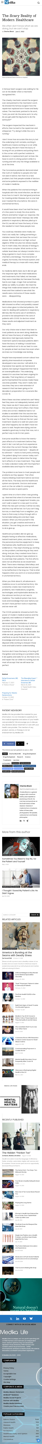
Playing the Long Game (23, 1203)
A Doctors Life (6, 855)
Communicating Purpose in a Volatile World (25, 1050)
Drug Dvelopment (9, 757)
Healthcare (6, 771)
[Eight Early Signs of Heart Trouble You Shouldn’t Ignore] (8, 1008)
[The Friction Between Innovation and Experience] (8, 1249)
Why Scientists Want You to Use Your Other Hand (26, 1028)
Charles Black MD (15, 754)
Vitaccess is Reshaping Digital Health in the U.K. (25, 1071)
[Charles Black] (12, 803)
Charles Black (9, 31)
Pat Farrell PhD (7, 958)
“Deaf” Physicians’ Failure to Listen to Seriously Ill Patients (27, 984)
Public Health (29, 769)
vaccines (16, 760)
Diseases (15, 763)
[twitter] (24, 821)
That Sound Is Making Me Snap (25, 1268)
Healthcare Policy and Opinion (11, 887)
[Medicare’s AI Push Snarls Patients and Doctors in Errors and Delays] (8, 1260)
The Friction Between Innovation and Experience (26, 1247)
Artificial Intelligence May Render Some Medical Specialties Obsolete (26, 975)
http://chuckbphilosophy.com (28, 789)
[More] (27, 743)
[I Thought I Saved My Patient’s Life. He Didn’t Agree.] (21, 878)
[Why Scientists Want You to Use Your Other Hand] (8, 1030)
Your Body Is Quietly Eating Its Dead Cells (27, 1182)
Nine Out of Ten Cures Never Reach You (27, 1193)
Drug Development (29, 754)
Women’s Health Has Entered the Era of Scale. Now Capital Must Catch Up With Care (26, 1215)
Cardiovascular (25, 763)
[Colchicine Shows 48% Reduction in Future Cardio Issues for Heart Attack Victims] (8, 1041)
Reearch (20, 757)
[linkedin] (21, 821)
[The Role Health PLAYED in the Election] (8, 997)
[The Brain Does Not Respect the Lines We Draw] (8, 1227)
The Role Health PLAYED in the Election (25, 995)
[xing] (27, 821)
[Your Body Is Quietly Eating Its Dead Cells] (8, 1184)
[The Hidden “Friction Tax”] (21, 1136)
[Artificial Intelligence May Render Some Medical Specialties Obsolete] (8, 976)
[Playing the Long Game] (8, 1206)
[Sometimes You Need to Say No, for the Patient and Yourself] (21, 846)
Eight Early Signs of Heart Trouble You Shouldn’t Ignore (26, 1006)
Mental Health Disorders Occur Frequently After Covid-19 (26, 1060)
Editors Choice (7, 766)
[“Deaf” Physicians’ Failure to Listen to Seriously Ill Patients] (8, 987)
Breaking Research (18, 771)
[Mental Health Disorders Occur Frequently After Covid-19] (8, 1062)
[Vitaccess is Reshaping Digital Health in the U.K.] (8, 1073)
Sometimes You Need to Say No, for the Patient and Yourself (19, 860)
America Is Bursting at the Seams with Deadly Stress (17, 954)
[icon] (11, 1319)
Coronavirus (19, 769)
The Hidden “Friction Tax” (16, 1152)
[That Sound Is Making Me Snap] (8, 1271)
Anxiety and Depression (9, 948)
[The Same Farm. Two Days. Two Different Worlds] (8, 1173)
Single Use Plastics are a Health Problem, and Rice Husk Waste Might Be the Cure (26, 1237)
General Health (8, 769)
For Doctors (17, 766)
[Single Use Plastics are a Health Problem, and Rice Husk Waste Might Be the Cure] (8, 1238)
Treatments (7, 760)
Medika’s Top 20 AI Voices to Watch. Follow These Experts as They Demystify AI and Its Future (26, 1018)
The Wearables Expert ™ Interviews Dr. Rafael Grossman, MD (29, 680)
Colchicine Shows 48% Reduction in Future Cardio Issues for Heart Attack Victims (26, 1040)
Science (27, 757)
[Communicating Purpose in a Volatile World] (8, 1052)
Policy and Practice (29, 766)
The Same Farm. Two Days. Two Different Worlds (26, 1171)
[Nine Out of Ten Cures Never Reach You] (8, 1195)
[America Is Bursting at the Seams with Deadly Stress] (21, 936)
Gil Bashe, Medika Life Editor (11, 1155)
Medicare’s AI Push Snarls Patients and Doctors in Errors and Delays (27, 1258)
